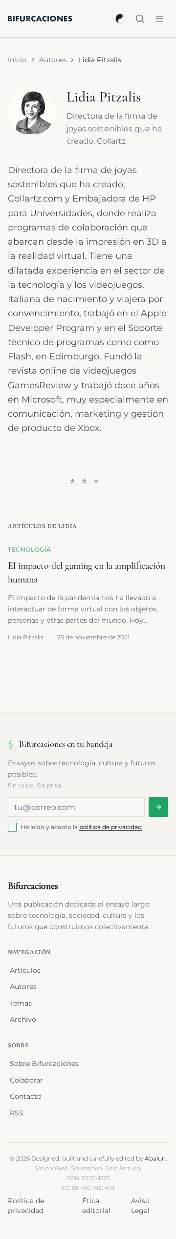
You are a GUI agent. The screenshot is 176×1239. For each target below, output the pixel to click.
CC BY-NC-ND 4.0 (88, 1187)
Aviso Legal (140, 1205)
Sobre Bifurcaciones (44, 1063)
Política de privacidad (26, 1205)
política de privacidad (110, 827)
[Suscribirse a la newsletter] (158, 807)
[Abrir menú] (159, 18)
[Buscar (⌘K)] (140, 18)
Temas (21, 1003)
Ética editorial (96, 1205)
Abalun (155, 1158)
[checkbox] (12, 827)
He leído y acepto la (81, 827)
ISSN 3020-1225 (88, 1178)
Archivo (23, 1019)
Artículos (25, 970)
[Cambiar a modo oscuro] (120, 18)
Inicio (17, 59)
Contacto (26, 1096)
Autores (52, 59)
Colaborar (26, 1080)
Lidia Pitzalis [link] (100, 59)
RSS (16, 1113)
